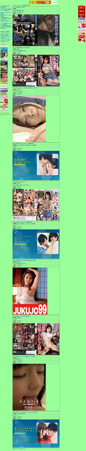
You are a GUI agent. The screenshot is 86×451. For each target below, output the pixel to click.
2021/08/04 (19, 13)
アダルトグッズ (4, 38)
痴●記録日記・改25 (21, 7)
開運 (7, 35)
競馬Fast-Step (3, 28)
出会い (8, 40)
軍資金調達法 (3, 35)
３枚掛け (2, 16)
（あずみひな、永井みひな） (26, 145)
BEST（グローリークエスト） (23, 184)
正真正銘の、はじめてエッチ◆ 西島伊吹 (25, 143)
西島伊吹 (34, 145)
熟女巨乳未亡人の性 (21, 263)
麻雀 (8, 31)
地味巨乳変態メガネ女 (21, 50)
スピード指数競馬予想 (5, 10)
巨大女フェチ (19, 359)
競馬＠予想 (3, 7)
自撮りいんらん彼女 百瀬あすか (23, 316)
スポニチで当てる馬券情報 (6, 8)
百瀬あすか (19, 317)
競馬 (1, 31)
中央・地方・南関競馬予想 (6, 26)
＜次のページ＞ (22, 448)
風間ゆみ (18, 261)
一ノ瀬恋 (18, 413)
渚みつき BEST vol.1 (21, 181)
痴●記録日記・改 (20, 10)
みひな (18, 145)
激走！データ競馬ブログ (6, 20)
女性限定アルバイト (5, 41)
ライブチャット (4, 40)
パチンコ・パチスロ (5, 32)
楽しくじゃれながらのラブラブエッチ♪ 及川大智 (27, 412)
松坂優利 (33, 223)
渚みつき (18, 183)
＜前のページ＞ (15, 448)
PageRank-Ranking (4, 17)
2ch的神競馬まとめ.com (5, 6)
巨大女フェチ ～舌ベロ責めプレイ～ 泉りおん (26, 356)
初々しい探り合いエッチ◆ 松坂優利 (24, 222)
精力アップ (9, 38)
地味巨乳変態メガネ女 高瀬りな (23, 47)
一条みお (18, 89)
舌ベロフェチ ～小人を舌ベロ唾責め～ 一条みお (27, 87)
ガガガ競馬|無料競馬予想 (6, 25)
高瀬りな (18, 49)
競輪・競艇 (5, 31)
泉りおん (18, 358)
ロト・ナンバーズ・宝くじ (6, 33)
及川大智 (23, 413)
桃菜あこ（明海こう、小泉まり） (24, 223)
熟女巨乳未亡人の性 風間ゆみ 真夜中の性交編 (26, 260)
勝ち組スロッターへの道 (6, 14)
